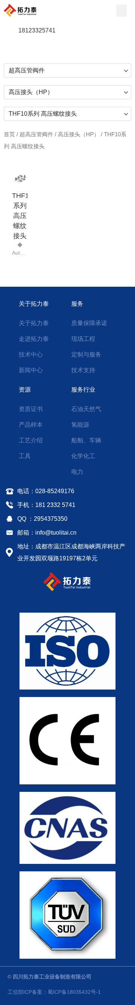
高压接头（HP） (78, 134)
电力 (77, 472)
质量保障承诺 (89, 323)
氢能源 (80, 424)
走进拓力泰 (34, 339)
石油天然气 (86, 409)
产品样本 (31, 424)
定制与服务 (86, 354)
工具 (25, 456)
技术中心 (31, 354)
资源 (25, 389)
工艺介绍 (31, 440)
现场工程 (83, 339)
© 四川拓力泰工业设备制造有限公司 (50, 977)
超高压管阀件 (36, 134)
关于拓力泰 (34, 304)
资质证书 (31, 409)
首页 (9, 134)
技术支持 (83, 370)
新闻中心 (31, 370)
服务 (77, 304)
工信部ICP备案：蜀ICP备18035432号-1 (54, 992)
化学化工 (83, 456)
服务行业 (83, 389)
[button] (121, 10)
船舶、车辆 (86, 440)
